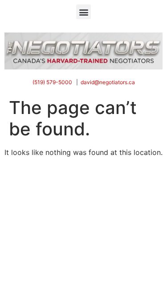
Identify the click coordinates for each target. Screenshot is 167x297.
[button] (83, 11)
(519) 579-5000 (52, 82)
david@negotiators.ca (108, 82)
